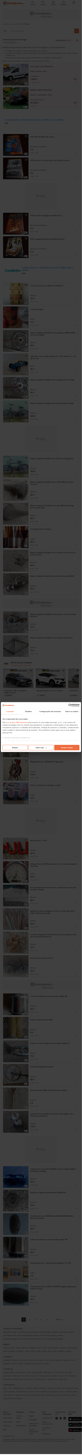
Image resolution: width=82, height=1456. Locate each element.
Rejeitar (15, 748)
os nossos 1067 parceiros (17, 722)
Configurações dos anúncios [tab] (50, 711)
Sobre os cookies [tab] (71, 711)
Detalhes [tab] (28, 711)
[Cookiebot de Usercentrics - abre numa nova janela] (70, 705)
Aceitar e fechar (67, 748)
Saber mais (40, 748)
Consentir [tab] (10, 711)
